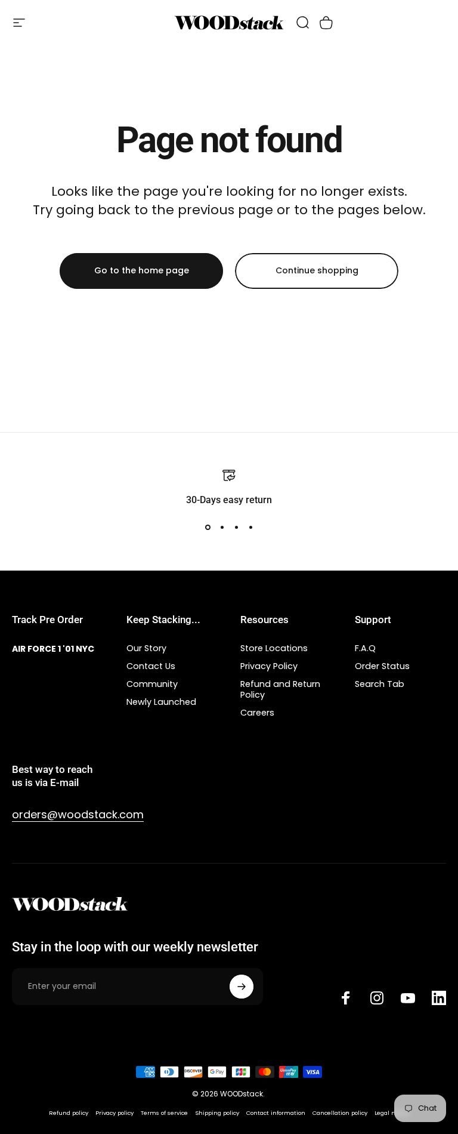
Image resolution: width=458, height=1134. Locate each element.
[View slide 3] (236, 527)
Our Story (146, 648)
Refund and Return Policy (280, 689)
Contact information (275, 1113)
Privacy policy (114, 1113)
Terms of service (164, 1113)
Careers (257, 712)
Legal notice (392, 1113)
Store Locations (274, 648)
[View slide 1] (207, 527)
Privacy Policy (269, 666)
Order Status (382, 666)
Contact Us (150, 666)
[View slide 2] (222, 527)
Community (152, 684)
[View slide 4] (250, 527)
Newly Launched (161, 702)
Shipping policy (217, 1113)
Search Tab (379, 684)
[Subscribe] (241, 987)
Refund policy (68, 1113)
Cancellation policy (339, 1113)
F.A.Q (365, 648)
